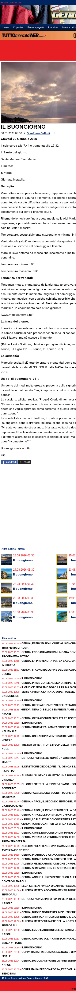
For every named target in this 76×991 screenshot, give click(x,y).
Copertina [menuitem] (18, 27)
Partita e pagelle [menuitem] (35, 27)
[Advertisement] (38, 505)
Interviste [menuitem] (53, 27)
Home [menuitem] (6, 27)
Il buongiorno (23, 560)
